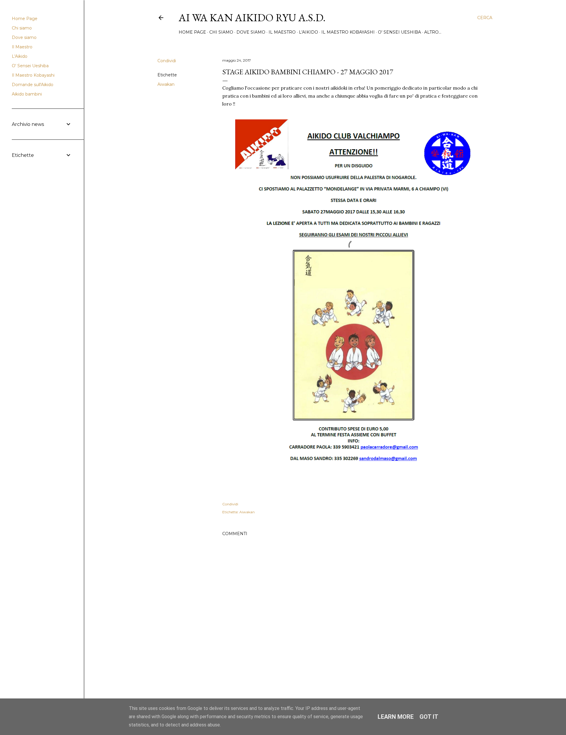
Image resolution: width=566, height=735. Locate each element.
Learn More (396, 716)
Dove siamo (250, 32)
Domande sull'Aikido (32, 84)
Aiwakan (166, 84)
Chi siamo (221, 32)
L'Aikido (308, 32)
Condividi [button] (166, 60)
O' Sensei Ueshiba (399, 32)
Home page (192, 32)
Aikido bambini (27, 94)
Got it (428, 716)
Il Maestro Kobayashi (348, 32)
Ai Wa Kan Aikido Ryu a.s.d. (252, 17)
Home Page (24, 18)
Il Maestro (282, 32)
